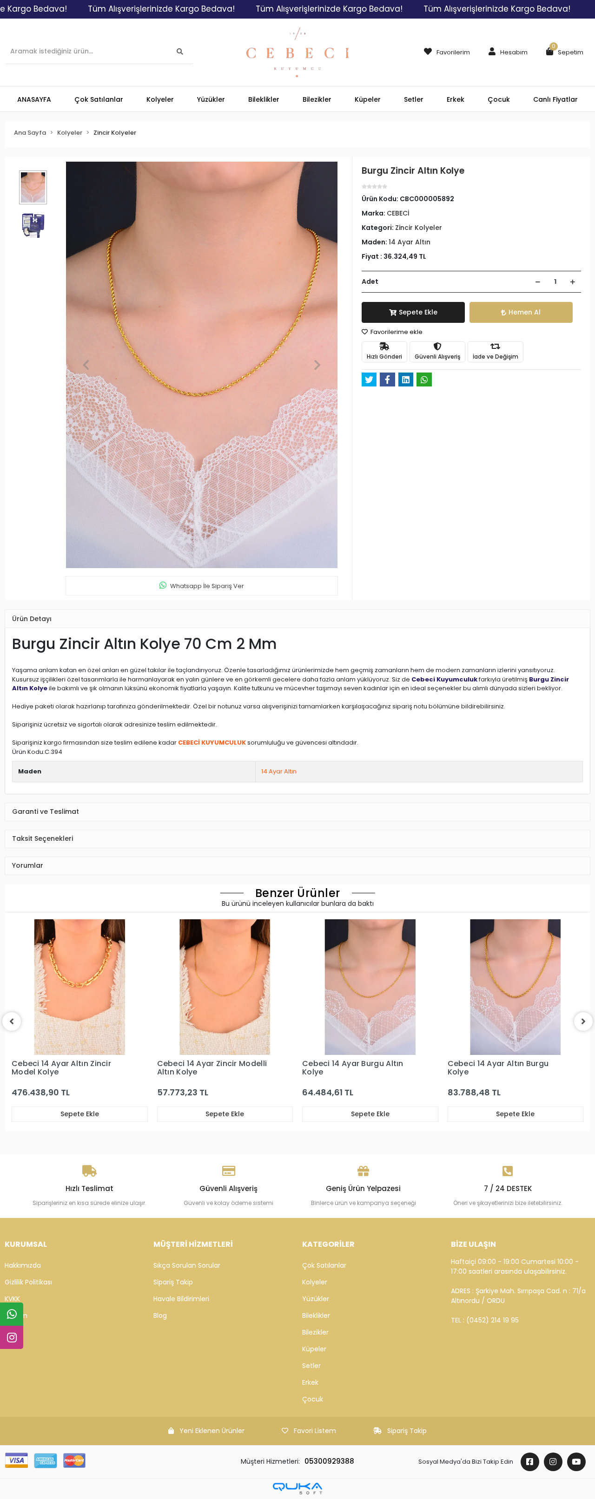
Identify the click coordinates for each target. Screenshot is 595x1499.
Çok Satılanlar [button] (98, 99)
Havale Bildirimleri (181, 1298)
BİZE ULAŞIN (473, 1244)
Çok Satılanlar (324, 1265)
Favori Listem (315, 1430)
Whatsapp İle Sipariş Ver (207, 586)
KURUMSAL (26, 1244)
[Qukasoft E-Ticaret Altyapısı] (297, 1488)
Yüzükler (315, 1298)
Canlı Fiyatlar (555, 99)
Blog (160, 1315)
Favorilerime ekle (396, 331)
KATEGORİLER (328, 1244)
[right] (583, 1021)
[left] (11, 1021)
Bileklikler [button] (263, 99)
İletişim (16, 1315)
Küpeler (314, 1349)
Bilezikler (315, 1332)
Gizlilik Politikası (28, 1282)
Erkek (310, 1382)
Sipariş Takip (173, 1282)
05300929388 (329, 1461)
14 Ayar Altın (279, 771)
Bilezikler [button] (317, 99)
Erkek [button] (455, 99)
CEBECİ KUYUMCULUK (212, 742)
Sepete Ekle (418, 312)
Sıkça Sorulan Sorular (186, 1265)
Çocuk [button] (499, 99)
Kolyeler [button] (160, 99)
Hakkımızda (23, 1265)
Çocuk (312, 1399)
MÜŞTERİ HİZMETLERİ (193, 1244)
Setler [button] (413, 99)
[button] (505, 52)
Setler (311, 1365)
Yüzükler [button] (211, 99)
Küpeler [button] (368, 99)
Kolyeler (314, 1282)
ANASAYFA (34, 99)
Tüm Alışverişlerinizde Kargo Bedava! (161, 8)
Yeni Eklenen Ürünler (212, 1430)
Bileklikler (316, 1315)
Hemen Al (525, 312)
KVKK (12, 1298)
